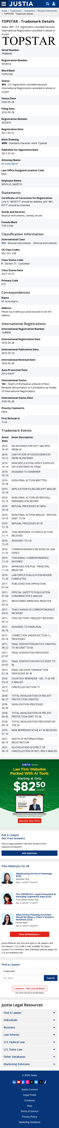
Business (9, 1027)
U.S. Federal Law (14, 1042)
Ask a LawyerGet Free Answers (13, 836)
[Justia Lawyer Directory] (45, 1082)
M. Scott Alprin (10, 163)
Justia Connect (29, 1089)
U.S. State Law (13, 1049)
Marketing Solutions (17, 1064)
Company (29, 1100)
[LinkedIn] (14, 1082)
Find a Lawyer (11, 964)
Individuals (11, 1020)
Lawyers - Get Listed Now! (30, 988)
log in (12, 311)
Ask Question (29, 853)
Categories (29, 11)
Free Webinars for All (15, 866)
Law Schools (11, 1034)
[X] (40, 1082)
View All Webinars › (29, 934)
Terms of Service (29, 1111)
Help (29, 1106)
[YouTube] (18, 1082)
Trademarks (15, 11)
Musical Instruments (47, 11)
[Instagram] (27, 1082)
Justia (4, 11)
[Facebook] (23, 1082)
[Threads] (32, 1082)
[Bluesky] (36, 1082)
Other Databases (14, 1056)
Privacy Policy (29, 1116)
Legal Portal (29, 1095)
